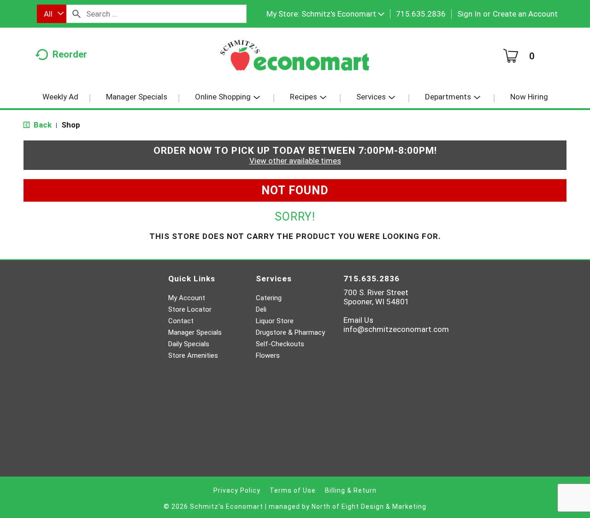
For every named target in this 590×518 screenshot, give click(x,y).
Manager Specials (195, 332)
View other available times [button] (295, 160)
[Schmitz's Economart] (294, 58)
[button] (342, 13)
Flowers (268, 355)
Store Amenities (193, 355)
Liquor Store (275, 321)
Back (42, 124)
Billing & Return (351, 490)
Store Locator (190, 309)
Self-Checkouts (280, 344)
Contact (181, 321)
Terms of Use (293, 490)
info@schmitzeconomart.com (396, 329)
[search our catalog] (76, 14)
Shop (70, 124)
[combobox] (51, 14)
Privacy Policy (236, 490)
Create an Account (525, 13)
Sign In (469, 13)
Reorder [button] (70, 54)
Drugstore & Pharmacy (290, 332)
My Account (186, 298)
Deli (261, 309)
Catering (269, 298)
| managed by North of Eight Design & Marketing (345, 506)
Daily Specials (188, 344)
